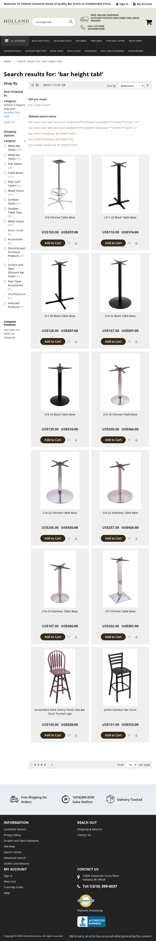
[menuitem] (40, 41)
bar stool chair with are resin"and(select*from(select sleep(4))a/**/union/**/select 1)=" (84, 122)
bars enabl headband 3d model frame (53, 145)
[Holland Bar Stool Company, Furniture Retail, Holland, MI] (91, 922)
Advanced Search (15, 858)
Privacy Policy (12, 835)
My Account (144, 4)
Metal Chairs (16, 223)
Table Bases (15, 174)
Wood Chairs (16, 192)
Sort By (111, 86)
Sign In (123, 4)
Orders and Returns (16, 863)
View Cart (10, 881)
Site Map (9, 846)
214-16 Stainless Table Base (60, 611)
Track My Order (14, 887)
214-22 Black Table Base (120, 316)
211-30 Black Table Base (60, 316)
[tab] (14, 140)
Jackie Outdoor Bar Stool (120, 710)
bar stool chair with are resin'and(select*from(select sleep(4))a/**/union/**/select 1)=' (83, 128)
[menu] (78, 46)
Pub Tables (15, 165)
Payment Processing (90, 910)
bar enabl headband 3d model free (51, 139)
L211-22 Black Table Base (120, 217)
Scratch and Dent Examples (21, 840)
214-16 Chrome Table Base (120, 414)
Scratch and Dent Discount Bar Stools (16, 270)
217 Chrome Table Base (120, 611)
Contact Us (84, 835)
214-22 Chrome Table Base (60, 513)
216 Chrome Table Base (60, 217)
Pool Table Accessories (15, 285)
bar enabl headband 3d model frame (52, 133)
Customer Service (15, 829)
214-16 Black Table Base (60, 414)
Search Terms (12, 852)
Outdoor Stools (16, 201)
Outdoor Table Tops (15, 212)
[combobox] (53, 22)
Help (7, 893)
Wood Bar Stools (16, 156)
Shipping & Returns (89, 829)
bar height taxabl (39, 105)
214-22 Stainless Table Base (120, 513)
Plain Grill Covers (16, 183)
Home (8, 61)
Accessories (15, 241)
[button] (68, 243)
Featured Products (16, 305)
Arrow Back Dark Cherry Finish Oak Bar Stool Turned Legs (60, 711)
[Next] (52, 764)
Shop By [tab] (10, 83)
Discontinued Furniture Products (16, 252)
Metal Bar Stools (16, 147)
